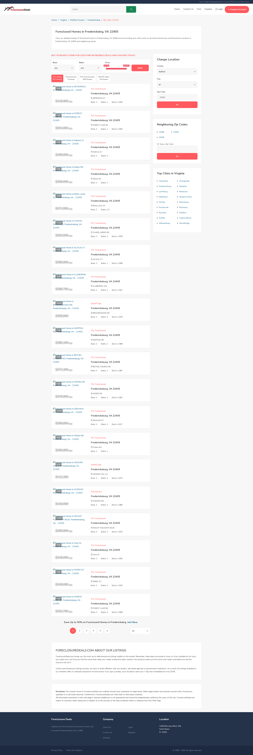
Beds (55, 62)
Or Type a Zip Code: (165, 144)
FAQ (199, 9)
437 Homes (57, 78)
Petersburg (183, 202)
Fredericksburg (165, 186)
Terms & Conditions (74, 750)
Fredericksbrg (93, 20)
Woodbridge (184, 223)
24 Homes (103, 78)
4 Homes (71, 78)
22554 (176, 132)
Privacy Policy (57, 750)
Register (131, 732)
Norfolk (162, 202)
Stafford (182, 212)
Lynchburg (163, 191)
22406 (161, 132)
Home (177, 9)
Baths (81, 62)
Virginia (63, 20)
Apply (140, 68)
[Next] (107, 631)
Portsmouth (164, 207)
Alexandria (163, 181)
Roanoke (162, 212)
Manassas (183, 191)
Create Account (238, 9)
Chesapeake (184, 181)
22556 (161, 137)
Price (107, 62)
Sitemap (106, 738)
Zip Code (161, 92)
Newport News (185, 197)
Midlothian (163, 197)
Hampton (183, 186)
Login (220, 9)
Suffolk (162, 218)
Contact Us (188, 9)
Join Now (132, 622)
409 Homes (87, 78)
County (160, 66)
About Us (107, 727)
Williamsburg (164, 223)
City (158, 79)
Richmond (183, 207)
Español (208, 9)
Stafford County (77, 20)
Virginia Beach (185, 218)
